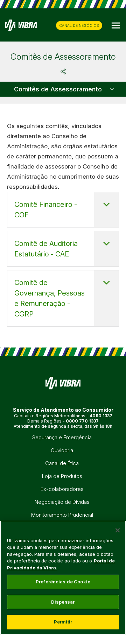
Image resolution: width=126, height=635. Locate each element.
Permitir (63, 622)
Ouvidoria (62, 450)
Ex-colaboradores (62, 489)
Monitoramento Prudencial (62, 515)
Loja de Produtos (62, 476)
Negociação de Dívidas (62, 502)
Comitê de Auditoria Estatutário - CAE (46, 248)
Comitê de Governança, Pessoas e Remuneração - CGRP (49, 298)
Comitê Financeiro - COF (45, 209)
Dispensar (63, 602)
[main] (63, 578)
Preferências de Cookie (63, 581)
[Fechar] (117, 530)
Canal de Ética (62, 463)
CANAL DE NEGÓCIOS (79, 25)
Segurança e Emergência (62, 437)
